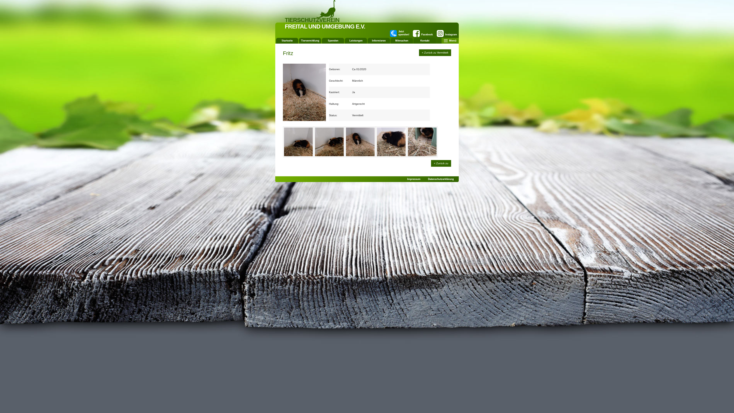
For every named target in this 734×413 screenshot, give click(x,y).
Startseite (287, 40)
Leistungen (356, 40)
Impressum (414, 179)
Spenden (333, 40)
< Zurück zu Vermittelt (435, 52)
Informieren (379, 40)
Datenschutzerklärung (441, 179)
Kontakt (424, 40)
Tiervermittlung (310, 40)
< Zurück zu (441, 163)
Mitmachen (401, 40)
